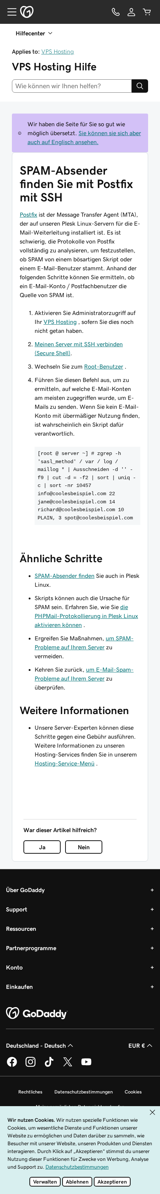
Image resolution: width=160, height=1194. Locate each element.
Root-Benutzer (103, 366)
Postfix (28, 214)
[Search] (140, 86)
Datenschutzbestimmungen (83, 1091)
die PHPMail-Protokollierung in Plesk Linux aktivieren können (86, 616)
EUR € (136, 1045)
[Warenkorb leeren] (147, 12)
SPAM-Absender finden (65, 576)
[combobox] (71, 86)
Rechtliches (30, 1091)
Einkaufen (19, 987)
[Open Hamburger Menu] (9, 12)
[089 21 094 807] (116, 12)
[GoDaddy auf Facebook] (12, 1066)
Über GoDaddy (25, 890)
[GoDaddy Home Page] (37, 1013)
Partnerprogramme (31, 948)
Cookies (133, 1091)
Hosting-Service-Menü (65, 763)
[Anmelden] (131, 12)
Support (16, 909)
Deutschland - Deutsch (36, 1045)
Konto (14, 967)
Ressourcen (21, 929)
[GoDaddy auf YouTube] (86, 1066)
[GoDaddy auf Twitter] (68, 1066)
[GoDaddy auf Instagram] (30, 1066)
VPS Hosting (57, 51)
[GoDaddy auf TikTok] (49, 1066)
